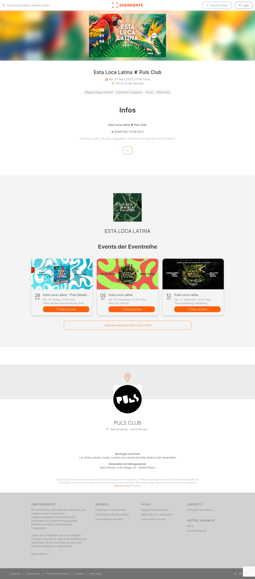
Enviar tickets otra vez (153, 519)
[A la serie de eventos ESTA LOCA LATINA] (127, 207)
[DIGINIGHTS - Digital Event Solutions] (127, 5)
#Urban (149, 92)
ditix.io (190, 525)
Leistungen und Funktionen (110, 509)
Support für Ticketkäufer (154, 509)
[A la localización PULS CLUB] (127, 399)
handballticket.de (196, 530)
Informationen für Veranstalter (112, 514)
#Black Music (163, 92)
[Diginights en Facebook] (234, 573)
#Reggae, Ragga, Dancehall (99, 92)
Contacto (15, 573)
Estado (79, 573)
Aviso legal (95, 573)
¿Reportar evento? (123, 485)
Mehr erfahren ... (40, 553)
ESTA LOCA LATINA (127, 231)
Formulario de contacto (200, 509)
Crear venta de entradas (109, 519)
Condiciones (33, 573)
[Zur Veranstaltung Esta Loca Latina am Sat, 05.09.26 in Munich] (127, 274)
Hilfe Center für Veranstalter (156, 514)
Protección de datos (58, 573)
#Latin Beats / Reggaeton (129, 92)
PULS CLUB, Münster (129, 83)
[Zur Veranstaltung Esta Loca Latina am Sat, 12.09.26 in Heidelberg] (193, 274)
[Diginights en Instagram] (239, 573)
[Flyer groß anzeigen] (127, 35)
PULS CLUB (127, 423)
